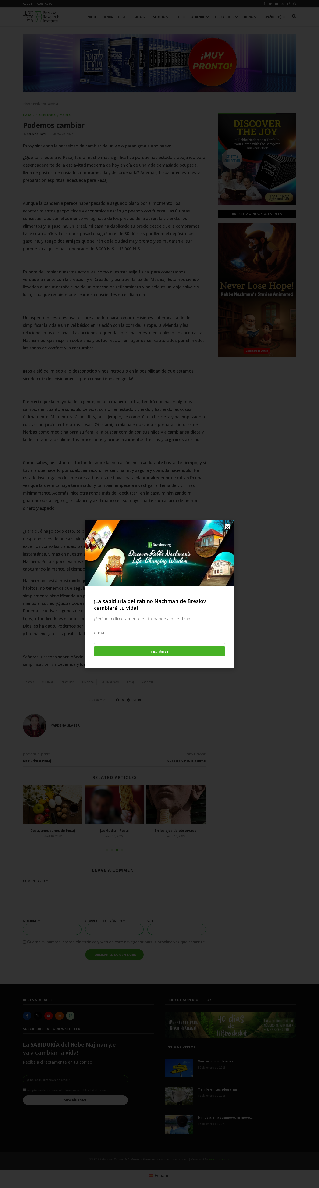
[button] (227, 527)
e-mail (100, 633)
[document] (159, 594)
